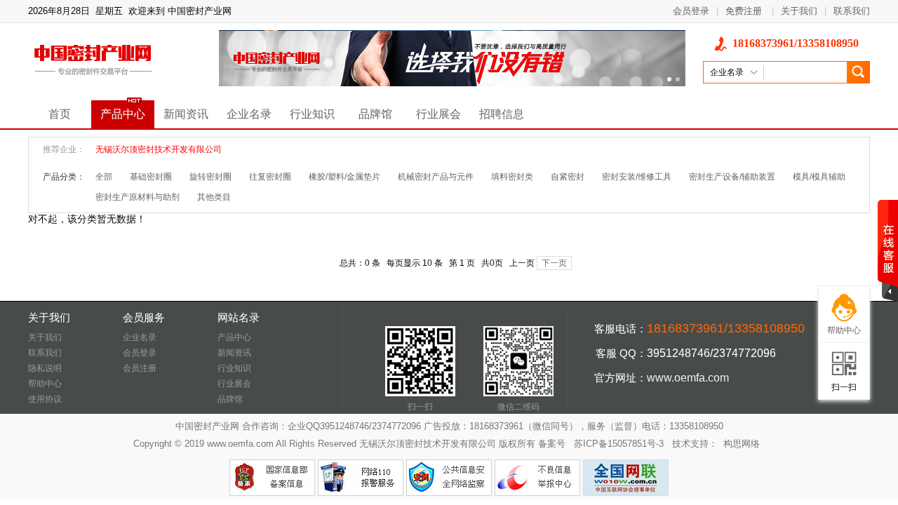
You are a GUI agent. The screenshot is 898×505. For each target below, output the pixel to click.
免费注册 (743, 11)
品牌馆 (375, 114)
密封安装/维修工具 (636, 177)
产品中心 (122, 114)
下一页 (554, 263)
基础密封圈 (151, 177)
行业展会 (438, 114)
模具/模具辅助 (819, 177)
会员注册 (139, 368)
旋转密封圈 (210, 177)
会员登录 (691, 11)
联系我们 (851, 11)
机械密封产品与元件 (436, 177)
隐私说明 (45, 368)
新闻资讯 (185, 114)
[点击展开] (888, 251)
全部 (103, 177)
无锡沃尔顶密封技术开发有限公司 (158, 149)
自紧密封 (567, 177)
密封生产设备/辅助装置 (732, 177)
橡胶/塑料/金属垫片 (344, 177)
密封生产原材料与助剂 (137, 197)
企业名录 (249, 114)
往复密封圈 (270, 177)
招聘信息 (501, 114)
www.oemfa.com (688, 378)
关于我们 (799, 11)
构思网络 (741, 443)
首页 (59, 114)
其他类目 (214, 197)
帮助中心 (45, 384)
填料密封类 (512, 177)
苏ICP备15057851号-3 (619, 443)
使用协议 (45, 399)
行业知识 (312, 114)
